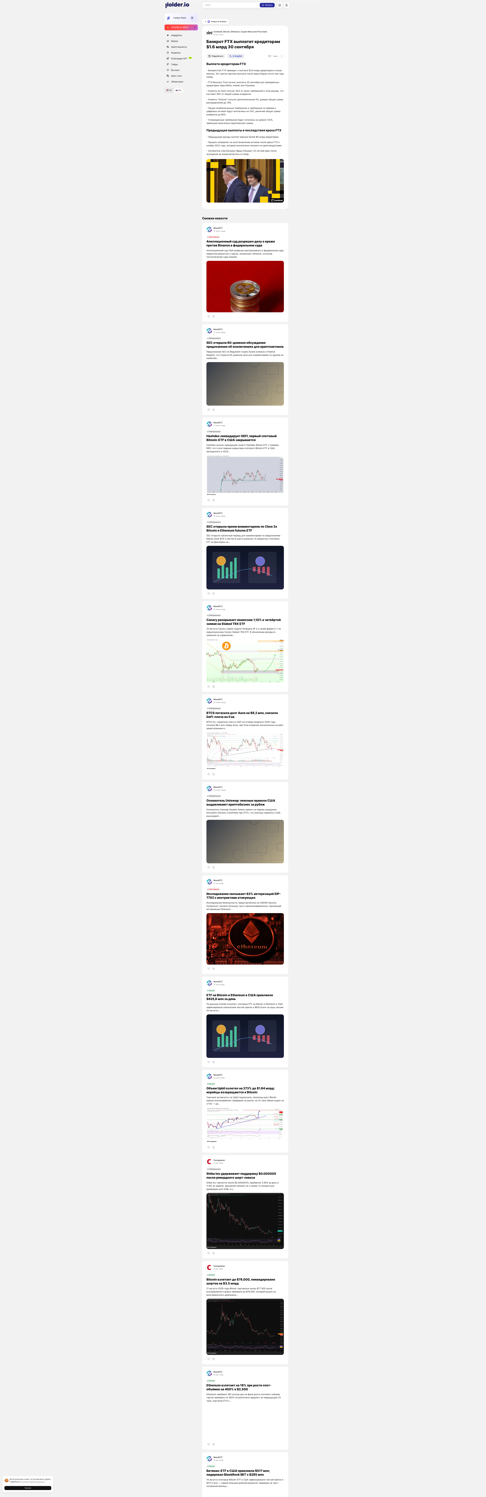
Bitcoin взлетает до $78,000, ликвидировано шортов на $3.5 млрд (240, 1281)
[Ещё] (282, 56)
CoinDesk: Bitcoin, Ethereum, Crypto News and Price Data (240, 31)
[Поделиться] (213, 316)
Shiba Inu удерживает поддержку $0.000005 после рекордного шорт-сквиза (241, 1175)
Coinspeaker (219, 1160)
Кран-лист (176, 76)
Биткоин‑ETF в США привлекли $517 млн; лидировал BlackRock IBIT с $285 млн (238, 1473)
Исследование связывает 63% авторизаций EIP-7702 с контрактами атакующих (243, 896)
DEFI (208, 448)
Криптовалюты (179, 47)
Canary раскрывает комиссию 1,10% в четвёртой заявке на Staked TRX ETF (243, 622)
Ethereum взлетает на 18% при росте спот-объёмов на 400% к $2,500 (238, 1387)
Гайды (174, 64)
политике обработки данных (33, 1482)
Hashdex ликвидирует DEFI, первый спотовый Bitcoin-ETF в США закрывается (241, 438)
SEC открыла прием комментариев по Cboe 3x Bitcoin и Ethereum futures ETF (241, 528)
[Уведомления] (280, 5)
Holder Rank (180, 18)
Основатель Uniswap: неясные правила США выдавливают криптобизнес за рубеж (240, 802)
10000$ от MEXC (180, 27)
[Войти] (286, 5)
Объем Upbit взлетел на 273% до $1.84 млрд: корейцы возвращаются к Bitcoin (240, 1090)
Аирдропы (176, 35)
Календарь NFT (179, 58)
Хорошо (28, 1488)
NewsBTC (217, 228)
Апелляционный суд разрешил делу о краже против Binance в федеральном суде (240, 243)
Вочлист (175, 70)
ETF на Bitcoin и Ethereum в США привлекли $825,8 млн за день (239, 997)
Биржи (174, 41)
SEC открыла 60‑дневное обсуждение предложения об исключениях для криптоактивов (245, 344)
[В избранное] (208, 316)
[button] (245, 181)
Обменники (177, 81)
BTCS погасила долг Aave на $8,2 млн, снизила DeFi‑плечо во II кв (242, 715)
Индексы (176, 52)
